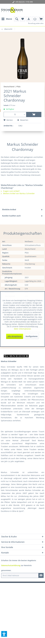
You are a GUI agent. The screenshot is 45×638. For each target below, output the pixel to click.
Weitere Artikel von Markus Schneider (19, 193)
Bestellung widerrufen (36, 23)
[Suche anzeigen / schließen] (16, 18)
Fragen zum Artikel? (11, 191)
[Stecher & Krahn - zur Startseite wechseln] (11, 10)
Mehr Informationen (22, 329)
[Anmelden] (34, 18)
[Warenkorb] (41, 18)
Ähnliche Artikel (9, 209)
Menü (9, 18)
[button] (4, 634)
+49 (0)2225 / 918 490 (24, 2)
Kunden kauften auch (11, 216)
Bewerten (24, 120)
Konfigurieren (32, 336)
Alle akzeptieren (15, 336)
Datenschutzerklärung (10, 565)
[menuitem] (6, 18)
